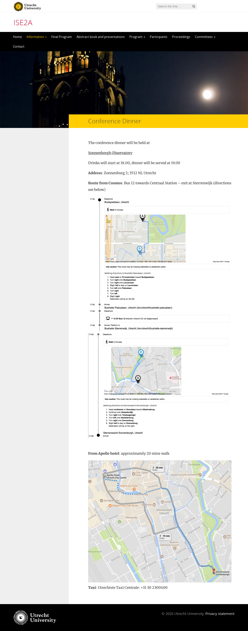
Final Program (61, 37)
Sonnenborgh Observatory (110, 153)
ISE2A (23, 22)
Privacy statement (219, 613)
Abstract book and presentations (101, 37)
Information (36, 37)
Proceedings (181, 37)
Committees (204, 37)
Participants (158, 37)
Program (136, 37)
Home (17, 37)
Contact (18, 46)
